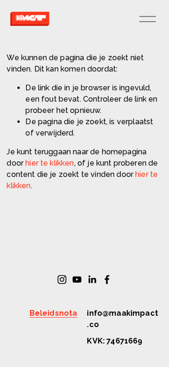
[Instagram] (62, 279)
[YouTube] (77, 279)
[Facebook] (107, 279)
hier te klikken (49, 163)
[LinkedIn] (92, 279)
